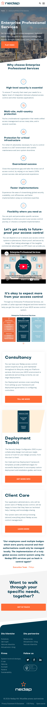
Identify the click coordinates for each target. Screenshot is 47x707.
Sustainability (6, 672)
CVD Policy (30, 704)
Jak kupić (5, 642)
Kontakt (4, 667)
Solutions (5, 639)
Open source (40, 704)
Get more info (23, 479)
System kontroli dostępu (11, 659)
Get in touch (23, 607)
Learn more (23, 529)
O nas (3, 661)
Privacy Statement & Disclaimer (13, 704)
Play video (9, 45)
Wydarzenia (28, 639)
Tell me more (23, 399)
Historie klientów (8, 644)
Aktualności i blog (8, 647)
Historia (4, 664)
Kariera (4, 669)
